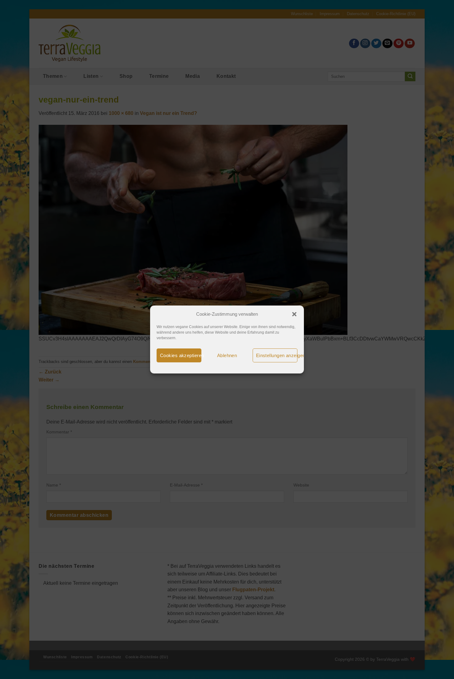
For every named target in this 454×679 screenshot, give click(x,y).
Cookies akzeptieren (180, 355)
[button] (294, 314)
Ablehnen (227, 355)
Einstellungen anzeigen (276, 355)
